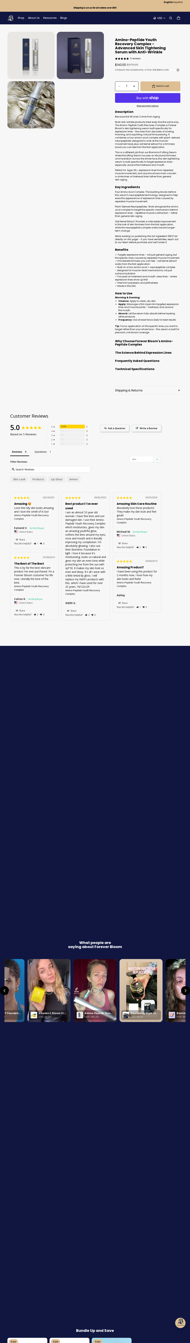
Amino (73, 479)
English (168, 2)
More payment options (148, 106)
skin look (19, 479)
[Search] (171, 18)
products (38, 479)
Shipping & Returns (128, 390)
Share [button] (22, 539)
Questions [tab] (41, 451)
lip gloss (56, 479)
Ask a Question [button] (116, 428)
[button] (36, 543)
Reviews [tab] (17, 451)
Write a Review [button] (148, 428)
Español (178, 2)
